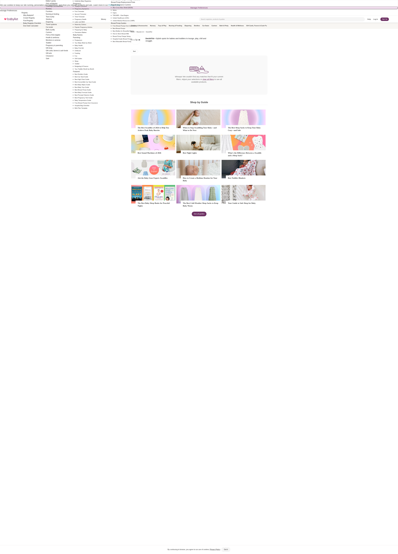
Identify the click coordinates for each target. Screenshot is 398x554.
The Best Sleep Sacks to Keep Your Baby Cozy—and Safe (244, 129)
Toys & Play (162, 25)
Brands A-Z (140, 32)
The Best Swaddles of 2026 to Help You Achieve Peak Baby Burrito (153, 129)
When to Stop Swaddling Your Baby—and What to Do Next (200, 129)
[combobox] (282, 19)
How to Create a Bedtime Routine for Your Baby (200, 179)
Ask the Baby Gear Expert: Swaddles (153, 178)
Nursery (153, 25)
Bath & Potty (224, 25)
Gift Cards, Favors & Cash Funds (258, 25)
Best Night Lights (190, 153)
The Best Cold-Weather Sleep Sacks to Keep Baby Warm (200, 204)
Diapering (188, 25)
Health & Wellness (237, 25)
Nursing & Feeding (175, 25)
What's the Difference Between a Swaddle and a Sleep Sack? (244, 154)
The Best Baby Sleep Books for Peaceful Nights (154, 204)
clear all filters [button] (208, 79)
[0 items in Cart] (392, 19)
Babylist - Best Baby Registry (11, 19)
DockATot (149, 32)
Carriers (214, 25)
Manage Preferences (199, 8)
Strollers (197, 25)
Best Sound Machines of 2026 (149, 153)
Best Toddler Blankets (237, 178)
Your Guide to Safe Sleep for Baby (242, 203)
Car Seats (205, 25)
